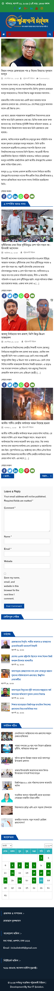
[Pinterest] (26, 196)
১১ (12, 872)
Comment (9, 507)
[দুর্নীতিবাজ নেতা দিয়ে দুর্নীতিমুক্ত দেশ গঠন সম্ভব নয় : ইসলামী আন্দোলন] (27, 226)
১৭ (5, 880)
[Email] (32, 196)
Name (8, 536)
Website (8, 561)
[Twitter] (9, 196)
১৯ (19, 880)
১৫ (41, 872)
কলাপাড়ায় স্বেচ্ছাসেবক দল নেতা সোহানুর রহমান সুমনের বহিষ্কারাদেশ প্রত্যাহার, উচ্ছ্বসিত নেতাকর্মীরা (32, 675)
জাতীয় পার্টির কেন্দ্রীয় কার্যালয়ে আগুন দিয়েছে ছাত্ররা (25, 423)
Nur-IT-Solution (35, 986)
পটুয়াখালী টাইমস (28, 78)
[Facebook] (3, 196)
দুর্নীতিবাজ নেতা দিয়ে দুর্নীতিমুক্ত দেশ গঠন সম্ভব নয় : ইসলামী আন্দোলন (26, 246)
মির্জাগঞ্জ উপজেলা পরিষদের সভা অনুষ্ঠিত (47, 476)
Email (7, 548)
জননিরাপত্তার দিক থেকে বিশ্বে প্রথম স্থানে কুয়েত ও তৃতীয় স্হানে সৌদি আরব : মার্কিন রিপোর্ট (9, 476)
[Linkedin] (15, 196)
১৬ (48, 872)
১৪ (34, 872)
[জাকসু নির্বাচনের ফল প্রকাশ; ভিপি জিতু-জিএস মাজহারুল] (27, 315)
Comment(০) (44, 78)
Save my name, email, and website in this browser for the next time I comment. (12, 588)
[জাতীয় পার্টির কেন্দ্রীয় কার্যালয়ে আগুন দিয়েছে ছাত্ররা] (27, 404)
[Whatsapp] (20, 196)
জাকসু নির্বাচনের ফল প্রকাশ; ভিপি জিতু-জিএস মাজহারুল (23, 335)
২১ (34, 880)
